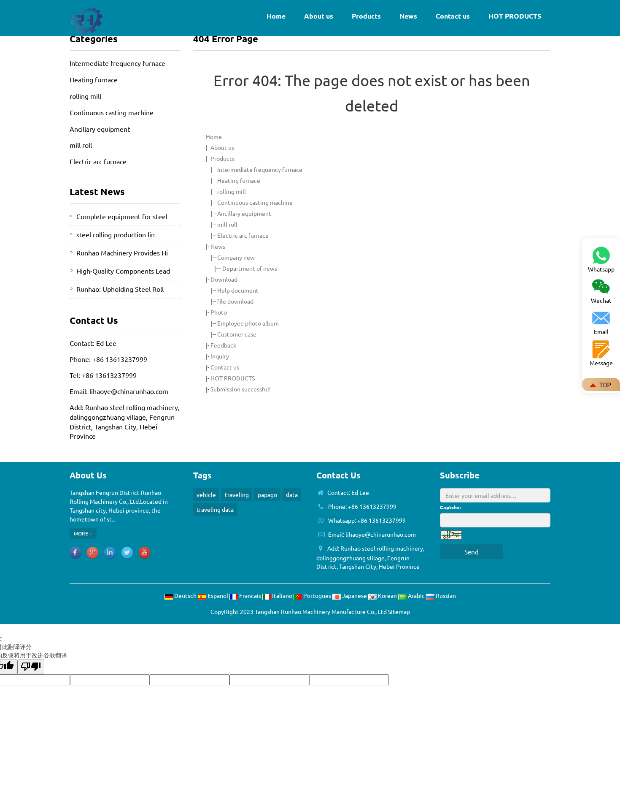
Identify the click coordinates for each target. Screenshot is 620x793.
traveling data (215, 509)
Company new (236, 257)
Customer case (236, 334)
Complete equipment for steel (121, 216)
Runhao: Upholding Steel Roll (120, 289)
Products (366, 15)
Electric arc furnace (243, 235)
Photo (218, 312)
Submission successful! (240, 389)
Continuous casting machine (255, 202)
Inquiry (219, 356)
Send (471, 552)
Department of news (249, 268)
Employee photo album (248, 323)
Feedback (223, 345)
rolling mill (231, 191)
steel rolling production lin (115, 234)
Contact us (453, 15)
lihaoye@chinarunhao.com (128, 391)
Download (223, 279)
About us (318, 15)
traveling (237, 494)
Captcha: (450, 507)
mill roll (227, 224)
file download (235, 301)
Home (276, 15)
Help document (238, 290)
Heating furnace (238, 180)
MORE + (83, 533)
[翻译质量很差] (30, 667)
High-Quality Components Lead (123, 270)
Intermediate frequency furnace (259, 169)
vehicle (206, 494)
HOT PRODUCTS (514, 15)
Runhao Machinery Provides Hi (122, 252)
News (408, 15)
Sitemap (399, 611)
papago (267, 494)
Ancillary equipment (244, 213)
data (292, 494)
